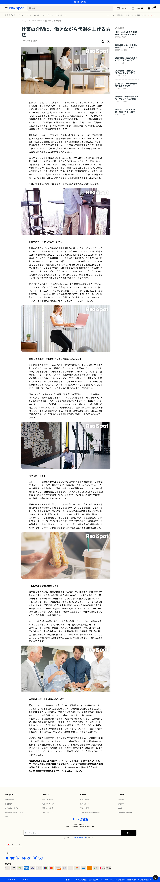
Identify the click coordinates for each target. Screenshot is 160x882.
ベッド (37, 15)
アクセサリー (61, 15)
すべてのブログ (37, 21)
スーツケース (48, 15)
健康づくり (48, 21)
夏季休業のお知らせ (80, 2)
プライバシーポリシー (79, 837)
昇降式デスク (10, 15)
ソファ (29, 15)
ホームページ (25, 21)
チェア (20, 15)
